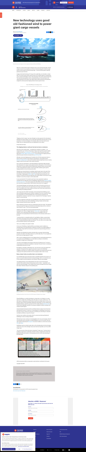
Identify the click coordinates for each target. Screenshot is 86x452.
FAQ (60, 431)
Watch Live (64, 2)
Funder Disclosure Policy (63, 429)
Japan (22, 323)
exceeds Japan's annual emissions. (28, 153)
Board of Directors (49, 429)
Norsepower (30, 321)
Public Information (49, 431)
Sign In (57, 2)
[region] (17, 441)
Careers (34, 436)
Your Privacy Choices (27, 449)
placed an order (46, 303)
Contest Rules (49, 438)
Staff (34, 438)
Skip (19, 449)
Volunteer (48, 436)
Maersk (29, 174)
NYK (34, 174)
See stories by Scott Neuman (19, 390)
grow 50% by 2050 (37, 154)
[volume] (16, 7)
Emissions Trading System (22, 159)
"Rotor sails (37, 211)
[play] (13, 7)
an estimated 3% (28, 152)
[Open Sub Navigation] (21, 10)
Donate (71, 2)
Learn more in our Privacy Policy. (23, 446)
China (18, 323)
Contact (34, 431)
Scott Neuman (19, 31)
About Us (34, 429)
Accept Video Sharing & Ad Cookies (9, 449)
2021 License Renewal (63, 436)
